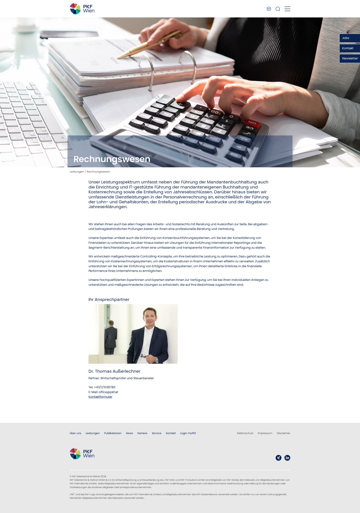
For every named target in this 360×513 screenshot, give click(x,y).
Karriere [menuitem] (142, 433)
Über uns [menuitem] (75, 433)
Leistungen (77, 171)
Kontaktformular (100, 397)
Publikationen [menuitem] (113, 433)
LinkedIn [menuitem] (287, 458)
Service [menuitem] (156, 433)
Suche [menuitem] (278, 9)
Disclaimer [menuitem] (283, 433)
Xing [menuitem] (278, 458)
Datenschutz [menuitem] (245, 433)
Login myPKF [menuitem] (188, 433)
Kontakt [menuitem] (171, 433)
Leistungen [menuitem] (93, 433)
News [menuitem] (129, 433)
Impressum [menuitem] (265, 433)
